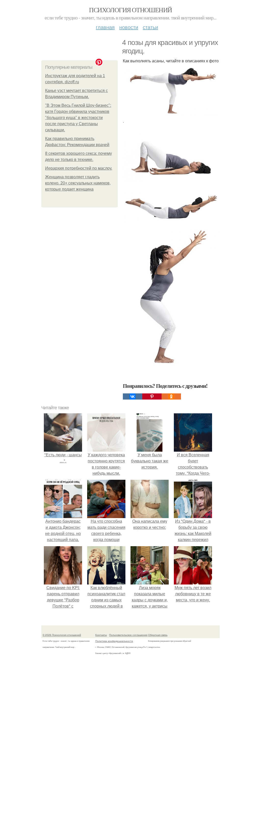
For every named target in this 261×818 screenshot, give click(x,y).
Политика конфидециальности (114, 641)
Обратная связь (157, 635)
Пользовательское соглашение (128, 635)
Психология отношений (130, 9)
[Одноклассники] (171, 396)
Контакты (101, 635)
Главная (105, 27)
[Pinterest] (152, 396)
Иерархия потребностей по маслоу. (78, 168)
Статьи (150, 27)
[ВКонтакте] (132, 396)
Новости (128, 27)
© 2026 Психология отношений (62, 635)
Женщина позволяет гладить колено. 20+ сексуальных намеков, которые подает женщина (78, 183)
